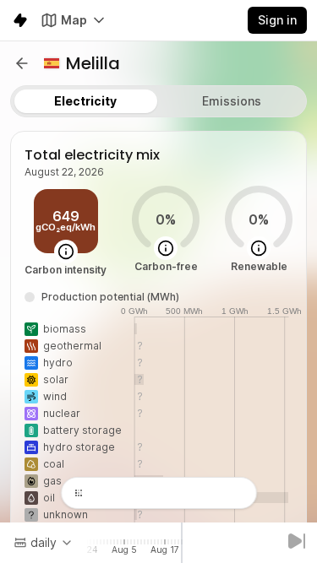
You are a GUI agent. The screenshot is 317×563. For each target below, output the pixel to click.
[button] (22, 63)
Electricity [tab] (85, 101)
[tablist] (158, 101)
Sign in (277, 20)
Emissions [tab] (231, 101)
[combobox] (43, 542)
